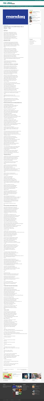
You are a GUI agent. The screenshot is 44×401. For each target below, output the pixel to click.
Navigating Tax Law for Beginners (36, 20)
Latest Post (31, 10)
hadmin (36, 13)
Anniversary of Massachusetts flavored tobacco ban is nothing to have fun (22, 369)
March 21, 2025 (34, 13)
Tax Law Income (39, 0)
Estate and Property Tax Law (32, 41)
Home (35, 0)
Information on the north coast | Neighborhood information (9, 369)
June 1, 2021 (5, 29)
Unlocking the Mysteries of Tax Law (36, 388)
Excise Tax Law (23, 387)
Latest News (34, 384)
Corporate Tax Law (6, 25)
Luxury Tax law (30, 42)
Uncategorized (37, 11)
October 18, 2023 (36, 394)
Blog (37, 0)
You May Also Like (5, 372)
